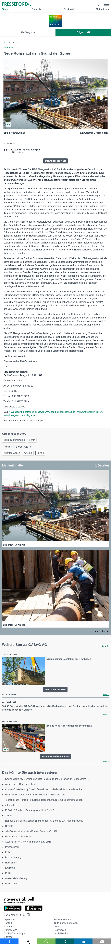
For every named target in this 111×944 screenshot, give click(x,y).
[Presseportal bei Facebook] (19, 915)
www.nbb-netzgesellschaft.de (60, 412)
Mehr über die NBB (55, 161)
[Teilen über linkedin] (83, 941)
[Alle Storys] (55, 26)
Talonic (9, 815)
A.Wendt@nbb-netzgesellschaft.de (26, 412)
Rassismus (11, 862)
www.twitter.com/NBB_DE (90, 412)
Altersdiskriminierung (16, 878)
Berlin (32, 440)
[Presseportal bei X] (23, 915)
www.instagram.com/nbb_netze (19, 415)
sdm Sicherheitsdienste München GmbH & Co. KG (31, 831)
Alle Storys (26, 32)
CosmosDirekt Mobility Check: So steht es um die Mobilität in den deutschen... (45, 789)
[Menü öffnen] (106, 4)
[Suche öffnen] (97, 4)
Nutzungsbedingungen (66, 923)
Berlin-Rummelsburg (14, 440)
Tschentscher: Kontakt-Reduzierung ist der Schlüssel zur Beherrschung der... (44, 800)
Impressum (9, 919)
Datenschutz (10, 930)
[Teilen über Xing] (65, 941)
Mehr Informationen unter (55, 756)
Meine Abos (102, 9)
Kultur (8, 852)
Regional (69, 9)
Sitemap (8, 937)
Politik (8, 873)
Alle (104, 646)
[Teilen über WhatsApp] (46, 941)
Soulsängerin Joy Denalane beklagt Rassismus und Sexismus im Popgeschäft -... (47, 779)
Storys (5, 9)
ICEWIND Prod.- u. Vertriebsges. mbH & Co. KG (29, 810)
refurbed (9, 805)
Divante (9, 826)
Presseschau (12, 847)
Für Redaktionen (62, 919)
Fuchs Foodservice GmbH (18, 836)
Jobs (56, 926)
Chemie (28, 453)
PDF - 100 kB (25, 151)
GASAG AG (9, 47)
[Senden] (101, 941)
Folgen (80, 32)
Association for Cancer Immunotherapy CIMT (28, 842)
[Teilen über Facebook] (9, 941)
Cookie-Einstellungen (15, 933)
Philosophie (11, 883)
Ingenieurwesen (11, 453)
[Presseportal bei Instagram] (27, 914)
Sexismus (10, 868)
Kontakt (8, 923)
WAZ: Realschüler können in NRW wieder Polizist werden (35, 794)
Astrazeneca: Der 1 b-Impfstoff (20, 784)
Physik (40, 453)
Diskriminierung (13, 857)
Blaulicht (36, 9)
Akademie (9, 926)
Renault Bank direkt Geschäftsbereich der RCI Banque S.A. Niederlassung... (44, 821)
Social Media (61, 933)
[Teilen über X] (27, 941)
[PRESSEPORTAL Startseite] (16, 4)
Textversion (60, 930)
